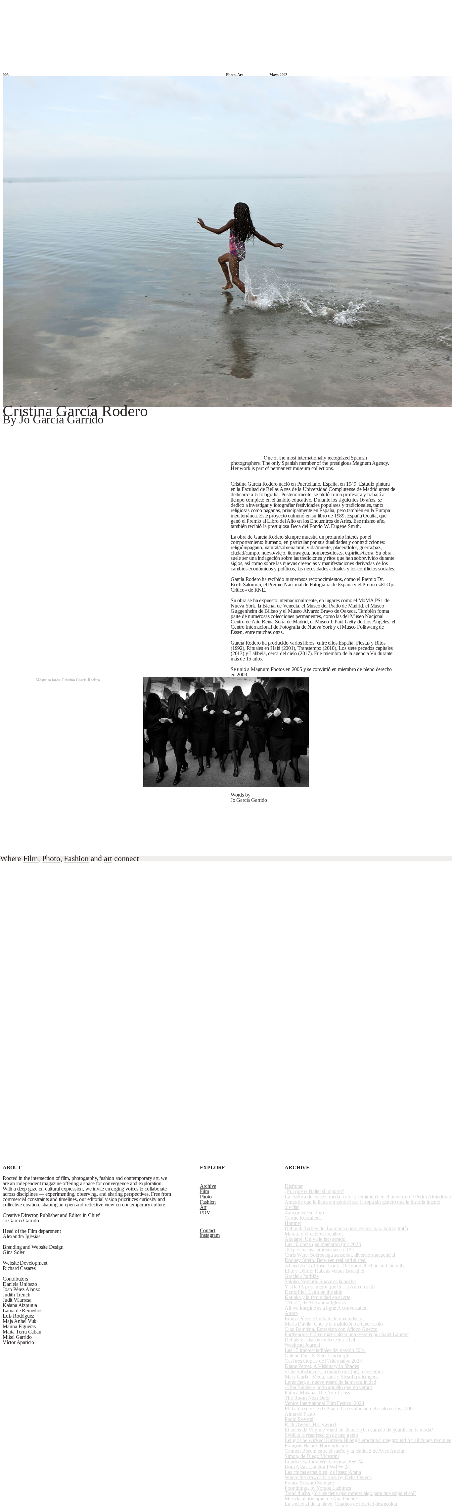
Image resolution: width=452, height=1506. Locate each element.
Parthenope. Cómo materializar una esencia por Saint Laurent (346, 1334)
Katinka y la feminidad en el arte (317, 1297)
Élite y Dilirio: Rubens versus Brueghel (324, 1271)
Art (281, 7)
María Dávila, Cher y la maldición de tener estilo (334, 1324)
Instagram (210, 1235)
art (108, 858)
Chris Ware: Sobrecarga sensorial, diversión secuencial (340, 1255)
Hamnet (293, 1223)
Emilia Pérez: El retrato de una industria (325, 1318)
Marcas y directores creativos (314, 1234)
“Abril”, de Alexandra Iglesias (315, 1302)
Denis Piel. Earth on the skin (313, 1292)
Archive (190, 7)
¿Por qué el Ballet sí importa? (314, 1191)
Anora (291, 1313)
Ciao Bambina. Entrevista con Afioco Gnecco (331, 1329)
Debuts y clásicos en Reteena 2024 (320, 1339)
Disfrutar (293, 1186)
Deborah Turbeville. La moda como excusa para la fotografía (346, 1228)
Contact (441, 7)
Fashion (264, 7)
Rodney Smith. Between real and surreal (325, 1260)
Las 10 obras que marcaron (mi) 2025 (323, 1244)
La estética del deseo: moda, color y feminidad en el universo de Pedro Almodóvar (368, 1196)
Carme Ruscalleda (303, 1218)
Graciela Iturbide (302, 1276)
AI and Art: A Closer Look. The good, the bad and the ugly (345, 1265)
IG (426, 7)
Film (230, 7)
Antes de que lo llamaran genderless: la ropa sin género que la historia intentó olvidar (362, 1204)
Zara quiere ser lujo (304, 1212)
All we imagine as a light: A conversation (326, 1308)
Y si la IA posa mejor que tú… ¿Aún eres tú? (330, 1286)
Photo (245, 7)
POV (315, 7)
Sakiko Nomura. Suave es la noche (320, 1281)
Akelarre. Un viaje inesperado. (315, 1239)
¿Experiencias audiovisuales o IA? (319, 1249)
